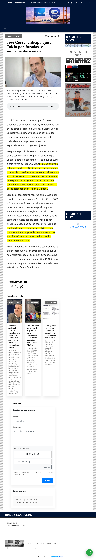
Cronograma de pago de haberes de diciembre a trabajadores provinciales (50, 332)
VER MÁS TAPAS (78, 227)
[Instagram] (85, 2)
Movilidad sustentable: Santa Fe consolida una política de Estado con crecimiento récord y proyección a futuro (14, 337)
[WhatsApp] (72, 2)
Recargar (46, 467)
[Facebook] (81, 2)
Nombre (16, 417)
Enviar (48, 480)
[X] (77, 2)
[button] (68, 2)
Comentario (17, 427)
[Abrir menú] (5, 29)
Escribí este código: (21, 448)
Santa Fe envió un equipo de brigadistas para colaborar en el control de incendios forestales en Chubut (33, 335)
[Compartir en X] (17, 287)
